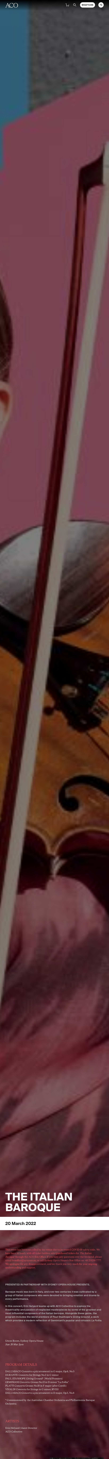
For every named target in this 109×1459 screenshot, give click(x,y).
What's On (87, 5)
